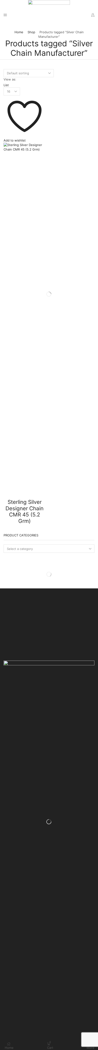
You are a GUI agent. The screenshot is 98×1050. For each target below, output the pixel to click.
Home (19, 32)
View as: (10, 79)
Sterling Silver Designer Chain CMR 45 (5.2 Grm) (24, 511)
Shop (31, 32)
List (6, 85)
